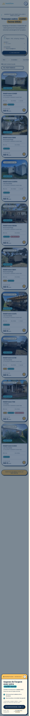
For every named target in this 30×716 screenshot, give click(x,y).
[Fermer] (14, 358)
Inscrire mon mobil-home (13, 707)
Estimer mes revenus (18, 711)
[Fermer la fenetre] (24, 676)
